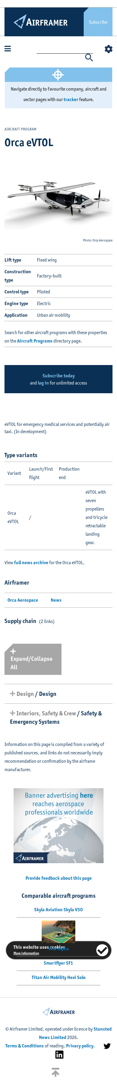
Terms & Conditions (24, 1046)
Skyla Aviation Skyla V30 (58, 909)
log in (43, 383)
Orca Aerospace (23, 600)
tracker (71, 99)
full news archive (31, 562)
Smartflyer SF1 (58, 963)
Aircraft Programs (34, 341)
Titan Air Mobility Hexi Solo (59, 977)
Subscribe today (59, 376)
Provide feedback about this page (59, 878)
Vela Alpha (58, 948)
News (56, 600)
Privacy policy (79, 1046)
